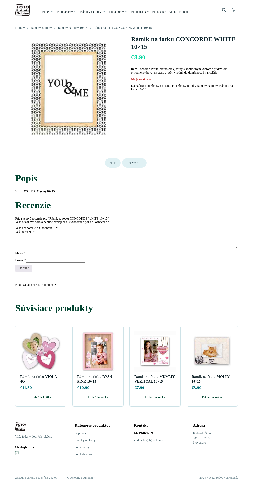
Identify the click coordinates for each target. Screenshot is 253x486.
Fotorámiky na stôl (183, 85)
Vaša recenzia (25, 231)
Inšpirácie (81, 433)
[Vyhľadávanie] (224, 10)
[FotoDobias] (22, 10)
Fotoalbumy (82, 447)
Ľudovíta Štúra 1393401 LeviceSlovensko (204, 437)
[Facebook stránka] (17, 453)
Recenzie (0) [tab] (134, 162)
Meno (20, 253)
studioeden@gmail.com (148, 440)
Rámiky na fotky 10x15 (73, 27)
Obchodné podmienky (81, 477)
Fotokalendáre (83, 454)
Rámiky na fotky (41, 27)
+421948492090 (144, 433)
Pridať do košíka (41, 397)
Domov (20, 27)
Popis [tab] (112, 162)
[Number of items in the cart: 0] (234, 10)
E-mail (20, 260)
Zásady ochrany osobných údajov (36, 477)
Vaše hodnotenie (26, 228)
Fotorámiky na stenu (157, 85)
